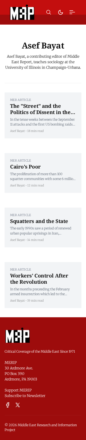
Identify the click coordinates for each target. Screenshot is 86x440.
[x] (17, 405)
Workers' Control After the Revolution (39, 278)
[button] (49, 12)
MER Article (20, 100)
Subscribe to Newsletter (25, 395)
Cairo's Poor (25, 166)
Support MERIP (18, 390)
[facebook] (8, 405)
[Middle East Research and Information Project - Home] (22, 12)
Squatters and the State (39, 220)
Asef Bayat (17, 131)
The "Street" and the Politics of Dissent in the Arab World (40, 112)
